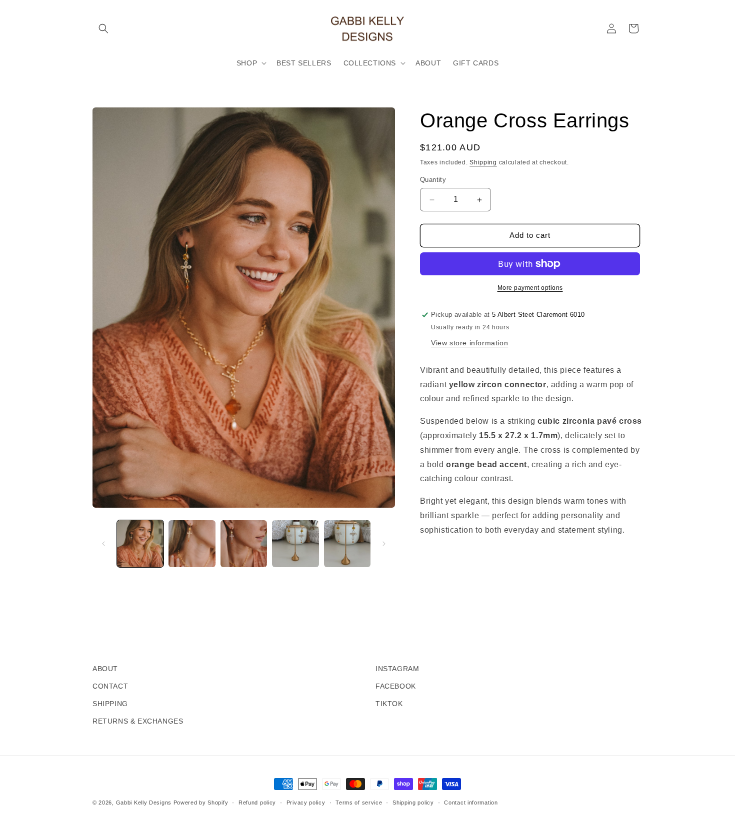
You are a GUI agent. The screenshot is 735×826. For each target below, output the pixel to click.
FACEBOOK (396, 686)
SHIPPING (110, 704)
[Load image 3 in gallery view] (243, 543)
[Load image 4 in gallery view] (295, 543)
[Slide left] (103, 544)
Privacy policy (306, 803)
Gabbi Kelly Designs (144, 803)
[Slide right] (384, 544)
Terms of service (359, 803)
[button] (103, 28)
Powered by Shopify (201, 803)
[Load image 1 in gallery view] (140, 543)
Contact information (471, 803)
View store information (469, 343)
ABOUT (105, 669)
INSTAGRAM (397, 669)
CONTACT (110, 686)
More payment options (530, 287)
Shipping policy (413, 803)
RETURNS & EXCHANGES (137, 721)
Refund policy (257, 803)
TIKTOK (389, 704)
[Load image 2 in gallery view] (191, 543)
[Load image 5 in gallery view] (347, 543)
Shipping (483, 162)
